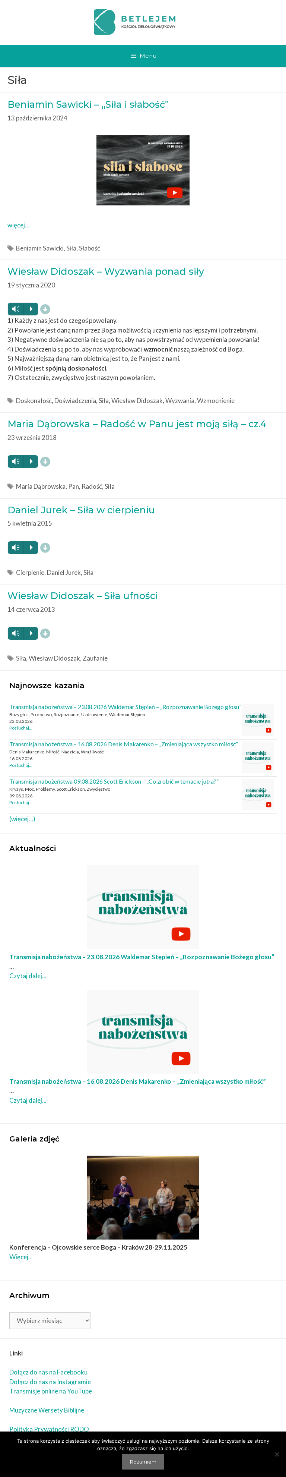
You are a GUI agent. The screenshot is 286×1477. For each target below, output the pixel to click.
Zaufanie (95, 658)
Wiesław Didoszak (137, 400)
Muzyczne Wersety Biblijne (46, 1410)
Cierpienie (30, 572)
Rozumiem (143, 1462)
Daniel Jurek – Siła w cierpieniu (81, 510)
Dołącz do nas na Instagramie (50, 1382)
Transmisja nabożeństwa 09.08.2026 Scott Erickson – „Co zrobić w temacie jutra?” (114, 781)
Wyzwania (179, 400)
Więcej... (21, 1257)
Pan (73, 486)
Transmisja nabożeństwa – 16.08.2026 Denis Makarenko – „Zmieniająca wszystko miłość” (123, 743)
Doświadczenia (75, 400)
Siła (71, 248)
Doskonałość (34, 400)
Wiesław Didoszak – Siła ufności (82, 595)
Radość (92, 486)
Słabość (89, 248)
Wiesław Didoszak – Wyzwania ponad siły (105, 271)
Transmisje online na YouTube (50, 1391)
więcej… (18, 225)
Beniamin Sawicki (40, 248)
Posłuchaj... (20, 728)
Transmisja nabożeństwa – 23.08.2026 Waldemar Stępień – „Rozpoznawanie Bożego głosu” (125, 706)
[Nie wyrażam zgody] (276, 1454)
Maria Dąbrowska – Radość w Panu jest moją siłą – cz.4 (136, 423)
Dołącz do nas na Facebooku (48, 1372)
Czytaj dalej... (28, 976)
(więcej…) (22, 819)
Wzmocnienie (216, 400)
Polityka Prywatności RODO (49, 1429)
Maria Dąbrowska (41, 486)
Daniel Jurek (64, 572)
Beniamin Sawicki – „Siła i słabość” (88, 104)
